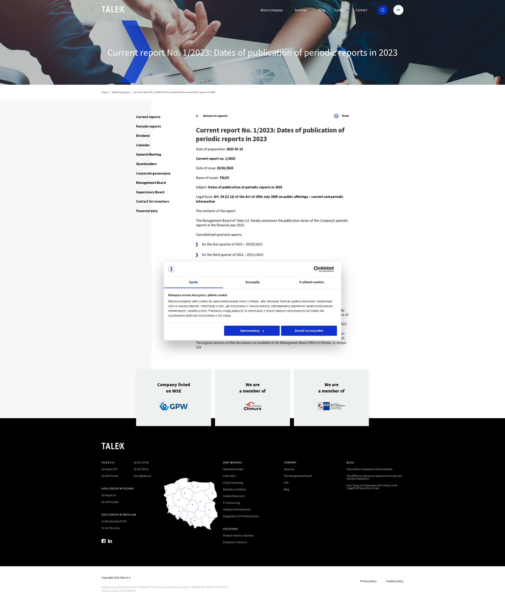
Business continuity (234, 489)
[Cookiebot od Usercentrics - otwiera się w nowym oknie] (319, 269)
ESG (286, 482)
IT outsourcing (231, 502)
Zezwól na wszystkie (309, 330)
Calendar (143, 145)
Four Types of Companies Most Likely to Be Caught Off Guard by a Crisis (372, 486)
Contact (361, 10)
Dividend (143, 135)
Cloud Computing (233, 482)
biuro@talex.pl (142, 475)
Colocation (229, 475)
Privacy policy (368, 581)
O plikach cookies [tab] (311, 282)
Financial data (147, 211)
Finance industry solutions (238, 535)
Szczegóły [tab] (252, 282)
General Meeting (148, 154)
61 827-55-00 (141, 462)
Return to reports (215, 116)
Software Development (236, 509)
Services (301, 10)
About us (289, 469)
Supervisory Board (150, 192)
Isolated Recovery (234, 496)
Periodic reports (148, 126)
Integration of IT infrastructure (241, 516)
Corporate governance (153, 173)
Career (339, 10)
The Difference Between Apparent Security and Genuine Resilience (374, 477)
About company (271, 10)
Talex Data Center (233, 469)
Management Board (151, 182)
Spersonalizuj (249, 330)
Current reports (148, 117)
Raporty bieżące (121, 92)
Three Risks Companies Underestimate (370, 469)
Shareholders (146, 164)
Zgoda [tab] (193, 282)
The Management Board (298, 475)
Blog (321, 10)
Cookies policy (394, 581)
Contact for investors (152, 201)
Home (105, 92)
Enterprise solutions (235, 542)
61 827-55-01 (141, 469)
